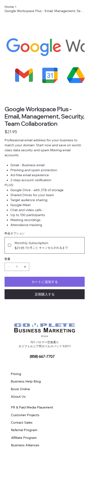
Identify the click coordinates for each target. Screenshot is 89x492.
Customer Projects (25, 415)
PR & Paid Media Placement (32, 407)
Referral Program (24, 430)
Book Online (20, 389)
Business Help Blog (26, 381)
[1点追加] (25, 267)
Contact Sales (21, 422)
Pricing (16, 374)
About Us (18, 396)
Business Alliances (25, 445)
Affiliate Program (24, 437)
